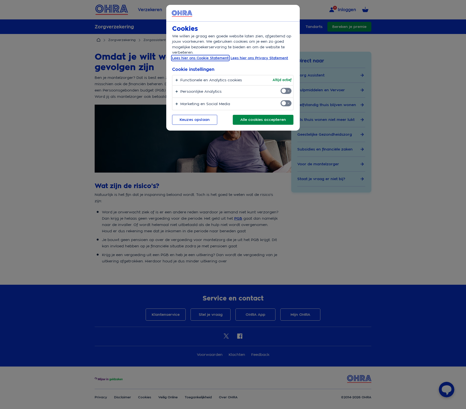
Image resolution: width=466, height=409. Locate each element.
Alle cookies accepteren (263, 119)
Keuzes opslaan (195, 119)
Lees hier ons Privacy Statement (259, 58)
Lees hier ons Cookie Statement (200, 58)
